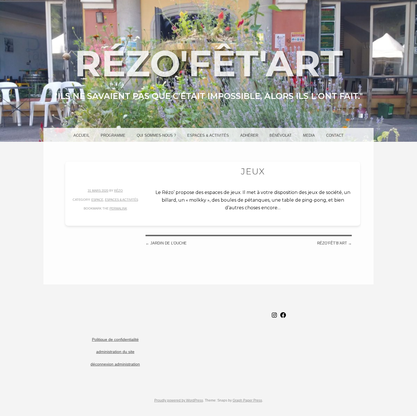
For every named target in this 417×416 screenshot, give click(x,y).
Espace (97, 199)
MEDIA (309, 135)
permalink (118, 208)
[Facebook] (283, 317)
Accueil (81, 135)
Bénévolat (280, 135)
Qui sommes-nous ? (156, 135)
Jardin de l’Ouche (166, 243)
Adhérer (249, 135)
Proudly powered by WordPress (178, 400)
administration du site (115, 352)
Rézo (118, 190)
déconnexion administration (115, 364)
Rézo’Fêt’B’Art (334, 243)
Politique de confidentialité (115, 339)
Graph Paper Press (247, 400)
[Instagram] (274, 317)
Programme (113, 135)
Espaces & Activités (208, 135)
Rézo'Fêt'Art (208, 63)
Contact (335, 135)
